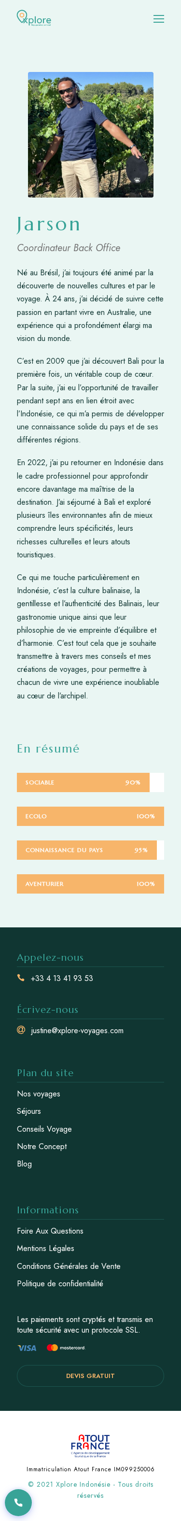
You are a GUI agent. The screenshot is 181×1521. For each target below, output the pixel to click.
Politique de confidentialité (60, 1283)
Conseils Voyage (44, 1129)
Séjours (29, 1111)
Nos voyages (38, 1093)
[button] (18, 1502)
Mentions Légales (45, 1248)
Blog (24, 1163)
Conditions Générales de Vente (69, 1266)
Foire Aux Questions (50, 1231)
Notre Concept (42, 1146)
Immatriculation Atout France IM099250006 (91, 1469)
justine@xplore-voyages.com (77, 1030)
